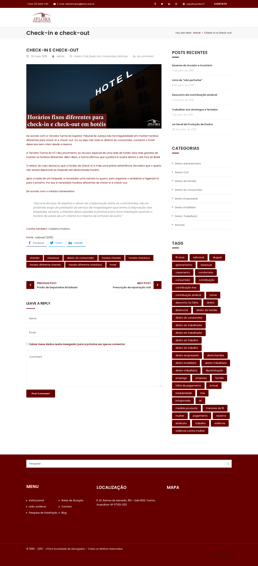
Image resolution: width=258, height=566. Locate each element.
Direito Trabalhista (186, 216)
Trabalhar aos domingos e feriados (195, 109)
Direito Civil (81, 56)
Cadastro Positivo (59, 229)
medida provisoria (186, 408)
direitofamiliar (215, 355)
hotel (113, 265)
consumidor (183, 280)
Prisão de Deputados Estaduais (57, 285)
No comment (145, 56)
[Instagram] (176, 4)
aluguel (217, 257)
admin (61, 56)
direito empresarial (187, 355)
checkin (34, 258)
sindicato (181, 423)
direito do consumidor (80, 258)
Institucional (73, 16)
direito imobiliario (186, 363)
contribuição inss (186, 287)
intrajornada (183, 400)
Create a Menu (222, 555)
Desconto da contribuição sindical (194, 95)
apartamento (184, 265)
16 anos (180, 257)
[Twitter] (162, 4)
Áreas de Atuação (103, 16)
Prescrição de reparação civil (132, 285)
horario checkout (139, 258)
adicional (198, 257)
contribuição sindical (188, 295)
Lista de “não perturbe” (187, 80)
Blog (216, 16)
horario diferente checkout (85, 265)
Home (197, 33)
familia (219, 378)
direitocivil (182, 310)
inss (202, 393)
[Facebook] (155, 4)
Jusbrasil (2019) (44, 237)
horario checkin (111, 258)
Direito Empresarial (186, 198)
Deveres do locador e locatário (192, 65)
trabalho (200, 423)
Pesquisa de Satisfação (189, 16)
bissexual (206, 265)
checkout (53, 258)
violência (219, 423)
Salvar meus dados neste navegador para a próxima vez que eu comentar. (77, 344)
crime (213, 295)
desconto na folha (187, 302)
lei (200, 400)
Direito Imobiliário (185, 207)
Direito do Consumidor (103, 56)
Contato (158, 16)
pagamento (200, 415)
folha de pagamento (188, 385)
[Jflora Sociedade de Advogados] (41, 17)
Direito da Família (185, 181)
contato (220, 4)
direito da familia (206, 310)
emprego (181, 378)
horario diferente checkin (45, 265)
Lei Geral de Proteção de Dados (192, 124)
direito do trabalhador (189, 325)
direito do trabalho (187, 340)
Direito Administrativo (188, 163)
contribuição (206, 280)
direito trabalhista (216, 363)
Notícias (123, 56)
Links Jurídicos (133, 16)
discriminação (214, 370)
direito (210, 302)
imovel (214, 385)
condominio (206, 272)
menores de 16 (215, 408)
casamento (183, 272)
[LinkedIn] (169, 4)
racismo (221, 415)
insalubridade (184, 393)
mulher (180, 415)
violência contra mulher (190, 431)
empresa (201, 378)
